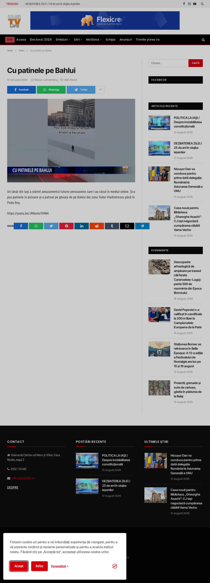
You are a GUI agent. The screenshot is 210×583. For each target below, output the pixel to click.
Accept (18, 566)
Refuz (39, 566)
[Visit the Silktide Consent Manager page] (115, 566)
